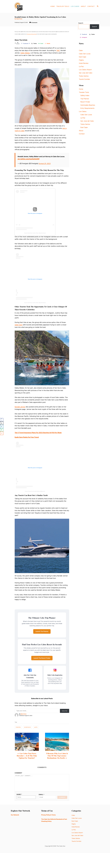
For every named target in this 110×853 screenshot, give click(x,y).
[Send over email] (1, 430)
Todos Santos (84, 76)
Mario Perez (19, 18)
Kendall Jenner (20, 407)
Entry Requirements (87, 108)
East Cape (82, 57)
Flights (81, 60)
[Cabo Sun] (23, 6)
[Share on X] (1, 423)
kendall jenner (27, 727)
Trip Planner (84, 99)
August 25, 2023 (45, 163)
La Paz (81, 66)
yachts (35, 727)
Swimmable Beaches (87, 105)
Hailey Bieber (25, 53)
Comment (18, 773)
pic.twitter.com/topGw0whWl (28, 159)
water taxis (18, 325)
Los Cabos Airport (85, 70)
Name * (19, 794)
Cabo (81, 50)
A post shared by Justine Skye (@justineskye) (35, 233)
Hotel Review (83, 63)
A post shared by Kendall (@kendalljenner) (35, 491)
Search (80, 23)
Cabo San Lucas (84, 54)
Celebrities (18, 727)
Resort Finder (85, 102)
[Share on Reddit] (1, 433)
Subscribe (64, 711)
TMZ (58, 50)
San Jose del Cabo (85, 73)
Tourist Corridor (84, 79)
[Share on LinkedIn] (1, 426)
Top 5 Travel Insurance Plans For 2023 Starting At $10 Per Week (38, 433)
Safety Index (84, 95)
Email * (41, 794)
